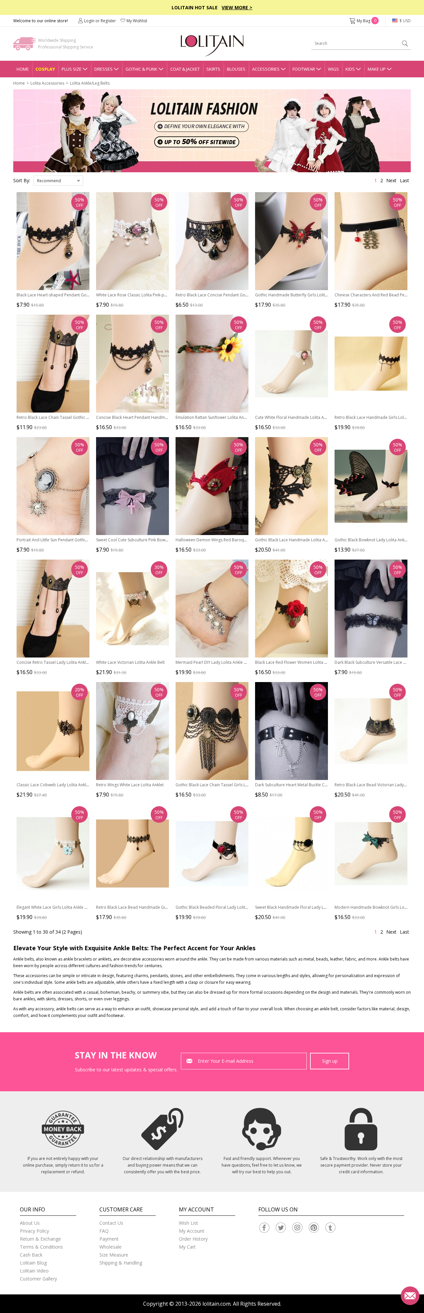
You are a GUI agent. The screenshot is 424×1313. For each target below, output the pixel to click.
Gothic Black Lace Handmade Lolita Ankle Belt (298, 540)
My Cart (187, 1247)
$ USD (404, 21)
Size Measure (113, 1255)
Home (23, 69)
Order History (193, 1239)
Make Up (377, 69)
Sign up (330, 1061)
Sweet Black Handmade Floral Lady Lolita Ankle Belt (303, 907)
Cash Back (31, 1255)
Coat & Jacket (185, 69)
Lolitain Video (34, 1271)
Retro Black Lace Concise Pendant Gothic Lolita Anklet (226, 295)
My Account (191, 1231)
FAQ (104, 1231)
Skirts (213, 69)
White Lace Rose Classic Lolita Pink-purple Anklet (141, 295)
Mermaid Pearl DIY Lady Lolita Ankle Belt (213, 662)
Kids (350, 69)
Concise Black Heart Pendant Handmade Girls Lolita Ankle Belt (154, 417)
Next (391, 180)
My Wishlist (137, 21)
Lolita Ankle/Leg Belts (90, 83)
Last (404, 180)
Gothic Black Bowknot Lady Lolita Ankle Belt (375, 540)
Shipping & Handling (120, 1263)
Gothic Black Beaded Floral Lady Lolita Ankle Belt (221, 907)
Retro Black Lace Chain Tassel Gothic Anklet (57, 417)
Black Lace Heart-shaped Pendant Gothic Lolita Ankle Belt (70, 295)
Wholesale (110, 1247)
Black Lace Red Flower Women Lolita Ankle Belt (299, 662)
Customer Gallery (38, 1278)
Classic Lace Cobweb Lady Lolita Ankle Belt (57, 785)
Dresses (103, 69)
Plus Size (71, 69)
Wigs (333, 69)
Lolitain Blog (33, 1263)
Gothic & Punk (141, 69)
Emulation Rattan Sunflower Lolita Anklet (213, 417)
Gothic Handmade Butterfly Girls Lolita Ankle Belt (301, 295)
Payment (109, 1239)
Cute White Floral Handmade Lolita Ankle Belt (297, 417)
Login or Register (100, 21)
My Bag (366, 21)
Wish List (188, 1223)
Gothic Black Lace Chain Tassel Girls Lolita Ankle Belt (224, 785)
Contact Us (111, 1223)
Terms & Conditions (41, 1247)
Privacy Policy (34, 1231)
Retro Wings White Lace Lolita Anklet (130, 785)
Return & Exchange (40, 1239)
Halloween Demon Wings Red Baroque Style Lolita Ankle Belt (232, 540)
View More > (237, 7)
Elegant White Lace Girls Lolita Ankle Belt (54, 907)
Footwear (303, 69)
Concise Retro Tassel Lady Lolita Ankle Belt (56, 662)
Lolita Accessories (47, 83)
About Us (30, 1223)
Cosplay (45, 69)
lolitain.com (216, 1303)
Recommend (49, 181)
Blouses (236, 69)
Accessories (266, 69)
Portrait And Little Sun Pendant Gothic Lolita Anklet (64, 540)
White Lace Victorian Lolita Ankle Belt (130, 662)
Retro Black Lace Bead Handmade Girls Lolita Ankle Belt (148, 907)
